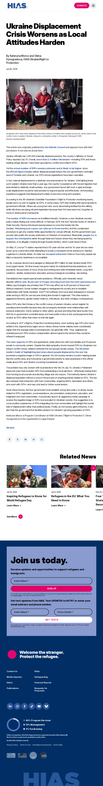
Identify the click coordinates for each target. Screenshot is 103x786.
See (12, 516)
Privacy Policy (12, 745)
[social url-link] (33, 439)
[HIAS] (36, 654)
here (40, 150)
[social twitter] (17, 439)
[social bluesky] (46, 706)
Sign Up (51, 588)
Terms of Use (25, 745)
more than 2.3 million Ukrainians (53, 159)
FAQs (37, 671)
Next (93, 468)
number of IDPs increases (23, 218)
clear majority (17, 342)
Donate (82, 5)
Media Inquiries (14, 677)
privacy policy (17, 595)
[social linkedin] (25, 439)
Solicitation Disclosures (42, 745)
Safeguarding (41, 677)
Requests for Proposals (40, 689)
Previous (86, 468)
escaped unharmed (56, 254)
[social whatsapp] (41, 439)
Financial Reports (43, 682)
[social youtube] (39, 706)
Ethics (10, 682)
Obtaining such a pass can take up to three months (42, 228)
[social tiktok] (31, 706)
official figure (17, 171)
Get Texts (51, 619)
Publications (13, 688)
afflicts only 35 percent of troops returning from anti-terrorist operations (53, 282)
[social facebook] (9, 439)
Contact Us (12, 671)
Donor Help (57, 745)
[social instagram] (17, 706)
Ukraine (10, 427)
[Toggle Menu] (93, 6)
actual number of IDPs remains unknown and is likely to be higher (47, 168)
